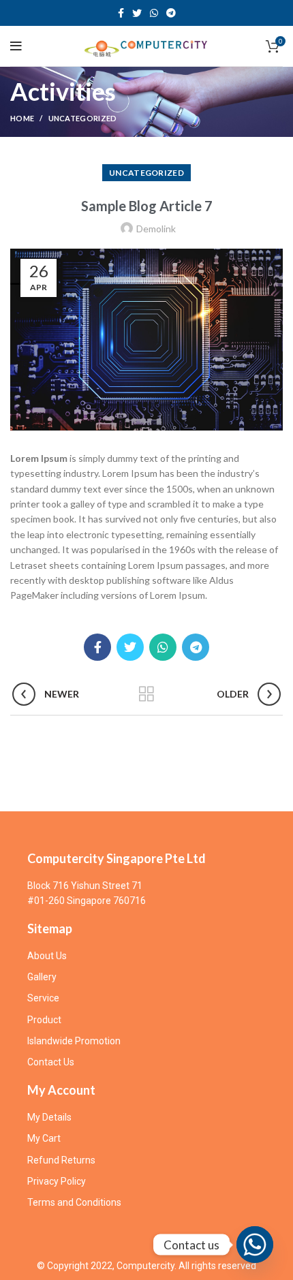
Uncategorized (82, 118)
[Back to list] (146, 694)
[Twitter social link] (137, 13)
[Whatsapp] (254, 1244)
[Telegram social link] (171, 13)
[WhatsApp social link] (154, 13)
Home (22, 118)
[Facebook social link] (121, 13)
